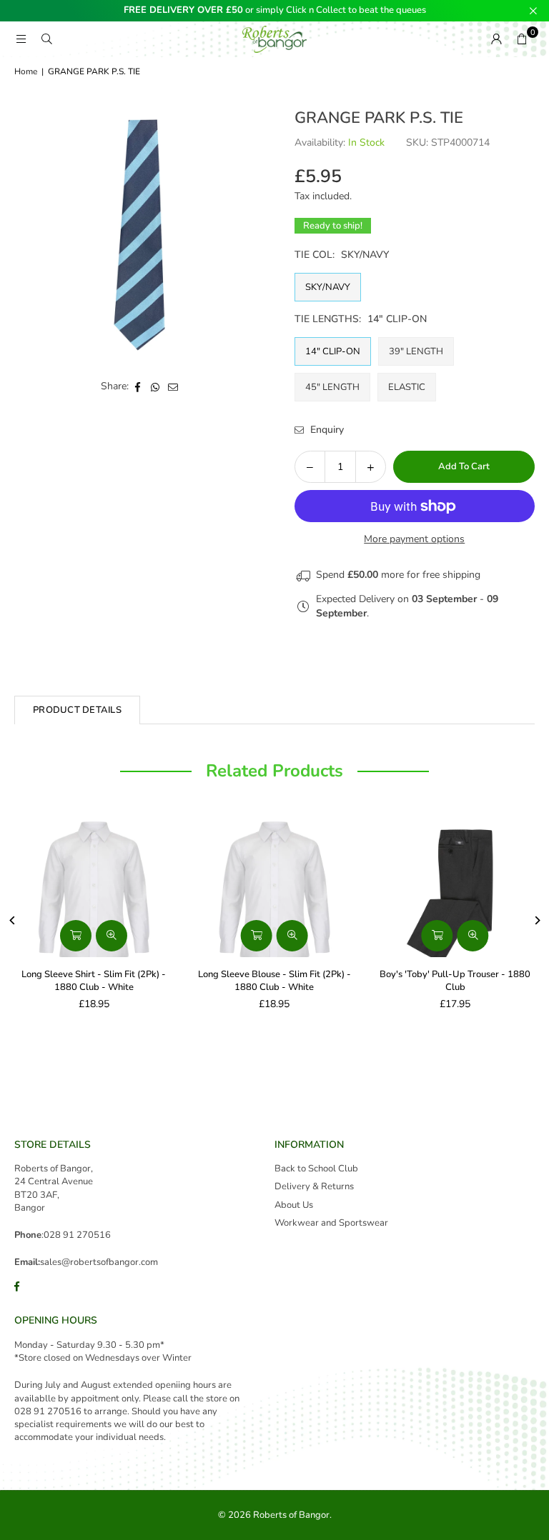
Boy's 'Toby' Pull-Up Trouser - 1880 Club (455, 981)
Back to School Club (316, 1168)
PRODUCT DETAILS (77, 710)
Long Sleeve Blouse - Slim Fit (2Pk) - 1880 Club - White (274, 981)
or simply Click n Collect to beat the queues (275, 10)
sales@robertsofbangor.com (99, 1262)
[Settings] (496, 39)
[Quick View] (111, 935)
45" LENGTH (332, 387)
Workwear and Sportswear (331, 1222)
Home (25, 71)
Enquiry (325, 429)
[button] (522, 39)
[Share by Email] (173, 386)
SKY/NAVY (327, 287)
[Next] (536, 920)
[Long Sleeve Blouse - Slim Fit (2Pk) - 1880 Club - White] (275, 886)
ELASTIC (406, 387)
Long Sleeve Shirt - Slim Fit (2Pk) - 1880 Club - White (93, 981)
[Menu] (21, 39)
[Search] (46, 39)
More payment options (414, 539)
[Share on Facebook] (137, 386)
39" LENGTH (416, 351)
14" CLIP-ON (332, 351)
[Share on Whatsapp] (155, 386)
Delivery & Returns (314, 1186)
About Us (293, 1205)
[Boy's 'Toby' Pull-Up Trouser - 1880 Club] (455, 886)
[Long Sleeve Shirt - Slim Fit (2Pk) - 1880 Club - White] (94, 886)
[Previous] (12, 920)
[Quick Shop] (76, 935)
